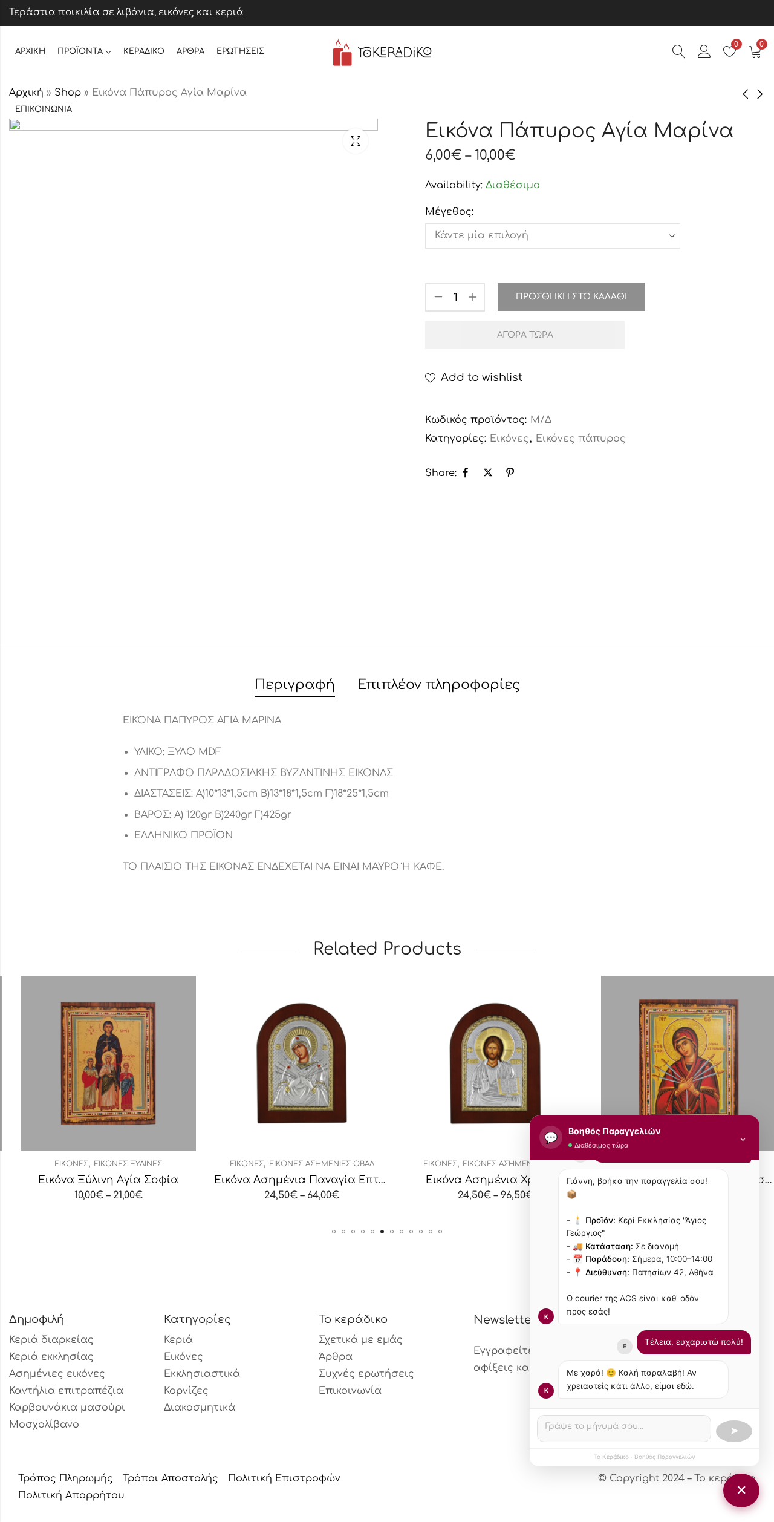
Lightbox (355, 141)
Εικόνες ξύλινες (116, 1164)
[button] (334, 1231)
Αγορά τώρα (525, 334)
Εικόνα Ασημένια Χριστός (483, 1180)
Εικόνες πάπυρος (581, 438)
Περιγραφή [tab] (295, 685)
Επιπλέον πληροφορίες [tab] (438, 685)
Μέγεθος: (449, 211)
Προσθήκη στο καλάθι (571, 296)
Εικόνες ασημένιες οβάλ (310, 1164)
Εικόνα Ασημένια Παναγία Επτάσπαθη (307, 1180)
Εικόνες (509, 438)
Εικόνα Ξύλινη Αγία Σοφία (97, 1180)
